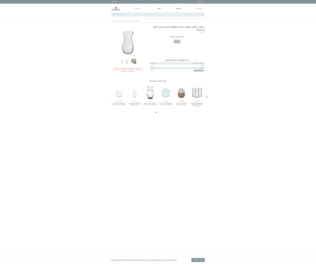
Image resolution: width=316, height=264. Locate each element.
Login (199, 2)
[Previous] (109, 97)
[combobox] (158, 14)
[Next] (206, 97)
